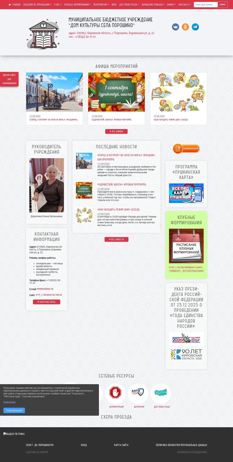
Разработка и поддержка (192, 452)
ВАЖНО (170, 4)
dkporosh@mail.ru (45, 289)
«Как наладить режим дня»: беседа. (171, 119)
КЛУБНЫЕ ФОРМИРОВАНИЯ (76, 4)
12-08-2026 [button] (35, 116)
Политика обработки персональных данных (181, 445)
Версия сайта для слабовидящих (9, 79)
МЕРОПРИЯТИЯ (100, 4)
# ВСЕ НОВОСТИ (116, 239)
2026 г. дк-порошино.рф (40, 445)
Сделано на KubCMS (37, 452)
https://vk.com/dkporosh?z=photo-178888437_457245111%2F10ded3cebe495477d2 (193, 269)
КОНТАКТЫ (184, 4)
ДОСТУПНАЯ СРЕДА (128, 4)
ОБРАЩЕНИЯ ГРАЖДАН (152, 4)
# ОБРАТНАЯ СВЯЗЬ (47, 301)
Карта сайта (121, 445)
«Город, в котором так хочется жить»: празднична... (54, 119)
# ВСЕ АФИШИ (116, 131)
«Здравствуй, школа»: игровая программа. (112, 119)
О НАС (57, 4)
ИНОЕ (114, 4)
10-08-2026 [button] (159, 116)
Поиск (222, 4)
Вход (84, 445)
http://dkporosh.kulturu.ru (48, 295)
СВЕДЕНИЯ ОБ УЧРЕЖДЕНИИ (36, 4)
